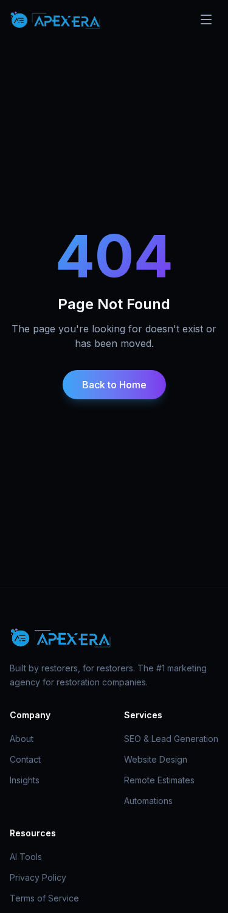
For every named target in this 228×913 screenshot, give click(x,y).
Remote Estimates (159, 780)
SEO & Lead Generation (171, 738)
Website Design (155, 759)
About (21, 738)
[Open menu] (206, 19)
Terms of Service (44, 898)
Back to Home (114, 385)
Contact (25, 759)
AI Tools (26, 857)
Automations (148, 801)
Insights (25, 780)
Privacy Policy (38, 877)
